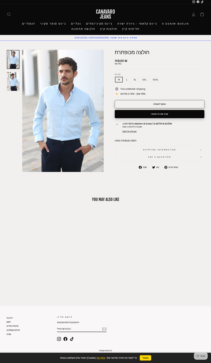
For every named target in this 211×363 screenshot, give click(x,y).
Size (118, 74)
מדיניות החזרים (12, 326)
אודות (9, 334)
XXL (144, 79)
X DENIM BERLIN (175, 23)
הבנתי (145, 357)
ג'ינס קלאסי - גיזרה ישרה (137, 23)
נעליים (76, 23)
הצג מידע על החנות (129, 131)
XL (135, 79)
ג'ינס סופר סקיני (53, 23)
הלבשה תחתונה (83, 28)
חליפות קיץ (131, 28)
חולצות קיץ (108, 28)
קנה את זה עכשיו (159, 114)
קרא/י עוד (101, 357)
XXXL (155, 79)
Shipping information (159, 150)
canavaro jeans (105, 14)
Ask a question (159, 157)
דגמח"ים (28, 23)
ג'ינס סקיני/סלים (99, 23)
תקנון (9, 322)
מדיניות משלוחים (13, 330)
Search (10, 318)
